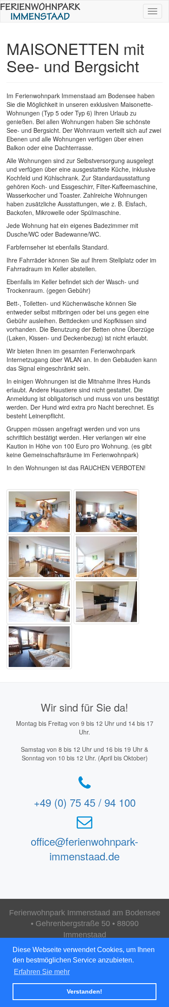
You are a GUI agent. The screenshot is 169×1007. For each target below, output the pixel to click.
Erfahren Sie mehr (42, 971)
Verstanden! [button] (84, 991)
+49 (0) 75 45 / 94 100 (85, 802)
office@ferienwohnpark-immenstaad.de (84, 848)
